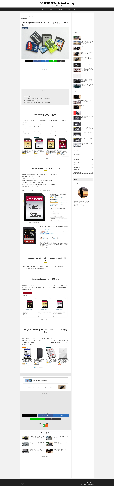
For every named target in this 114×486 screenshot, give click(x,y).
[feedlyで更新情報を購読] (44, 425)
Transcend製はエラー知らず (31, 94)
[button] (61, 61)
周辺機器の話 (25, 18)
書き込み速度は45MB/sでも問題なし (32, 100)
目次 (43, 90)
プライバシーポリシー (89, 482)
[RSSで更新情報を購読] (46, 425)
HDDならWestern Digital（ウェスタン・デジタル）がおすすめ (38, 102)
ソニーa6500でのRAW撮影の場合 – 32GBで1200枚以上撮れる (38, 98)
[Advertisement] (45, 78)
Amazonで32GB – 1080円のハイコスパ (33, 96)
